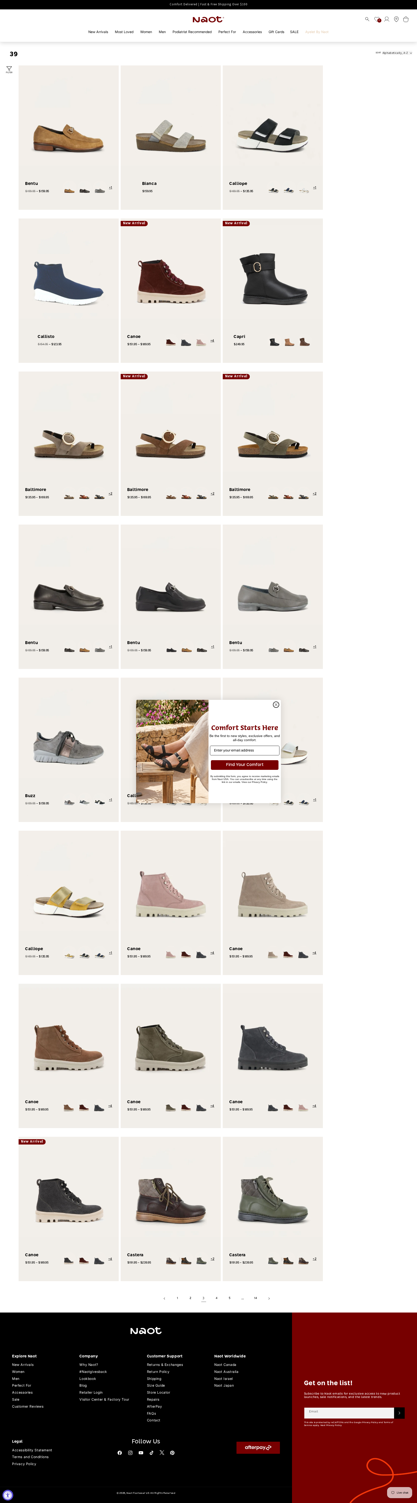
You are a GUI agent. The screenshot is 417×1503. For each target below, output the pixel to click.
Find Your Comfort (245, 765)
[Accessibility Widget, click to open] (7, 1495)
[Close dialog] (276, 705)
